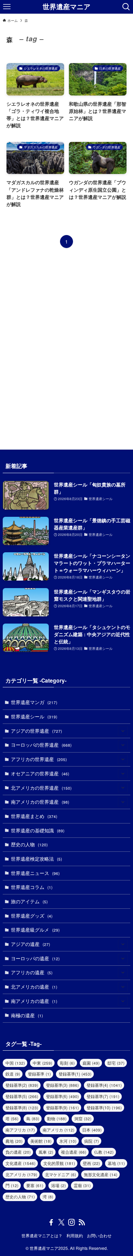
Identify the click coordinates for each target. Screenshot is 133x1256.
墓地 (116, 1163)
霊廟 (82, 1185)
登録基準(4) (104, 1085)
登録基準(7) (103, 1096)
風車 (46, 1152)
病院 (91, 1141)
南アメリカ (58, 1130)
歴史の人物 (29, 844)
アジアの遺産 (30, 943)
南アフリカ (20, 1130)
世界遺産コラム (32, 886)
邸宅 (115, 1063)
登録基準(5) (21, 1096)
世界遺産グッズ (32, 915)
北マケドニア (60, 1174)
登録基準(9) (62, 1107)
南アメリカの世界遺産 (40, 801)
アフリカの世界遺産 (39, 759)
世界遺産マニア (66, 6)
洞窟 (82, 1118)
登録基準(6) (62, 1096)
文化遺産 (20, 1163)
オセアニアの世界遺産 (40, 773)
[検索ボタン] (126, 7)
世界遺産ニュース (35, 873)
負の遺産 (18, 1152)
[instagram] (72, 1222)
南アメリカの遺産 (34, 1000)
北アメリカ (21, 1174)
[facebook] (51, 1222)
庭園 (91, 1063)
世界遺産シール (34, 716)
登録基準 (39, 1074)
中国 (15, 1063)
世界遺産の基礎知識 (37, 830)
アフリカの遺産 (32, 972)
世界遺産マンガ (34, 702)
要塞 (34, 1185)
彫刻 (67, 1063)
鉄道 (12, 1074)
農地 (14, 1141)
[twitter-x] (61, 1222)
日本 (92, 1130)
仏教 (104, 1152)
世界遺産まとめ (34, 816)
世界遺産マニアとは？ (41, 1235)
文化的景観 (59, 1163)
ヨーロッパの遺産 (35, 958)
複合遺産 (73, 1152)
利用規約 (74, 1235)
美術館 (40, 1141)
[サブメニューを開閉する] (123, 731)
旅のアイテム (29, 901)
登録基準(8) (21, 1107)
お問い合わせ (99, 1235)
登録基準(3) (62, 1085)
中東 (42, 1063)
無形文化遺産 (100, 1174)
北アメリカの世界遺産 (41, 787)
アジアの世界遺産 (36, 730)
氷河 (67, 1141)
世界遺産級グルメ (35, 929)
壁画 (91, 1163)
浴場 (58, 1185)
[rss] (82, 1222)
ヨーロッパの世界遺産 (41, 744)
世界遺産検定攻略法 (36, 858)
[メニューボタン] (7, 7)
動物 (56, 1118)
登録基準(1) (75, 1074)
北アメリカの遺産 (34, 986)
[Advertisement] (66, 348)
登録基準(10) (104, 1107)
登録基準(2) (21, 1085)
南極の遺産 (27, 1015)
